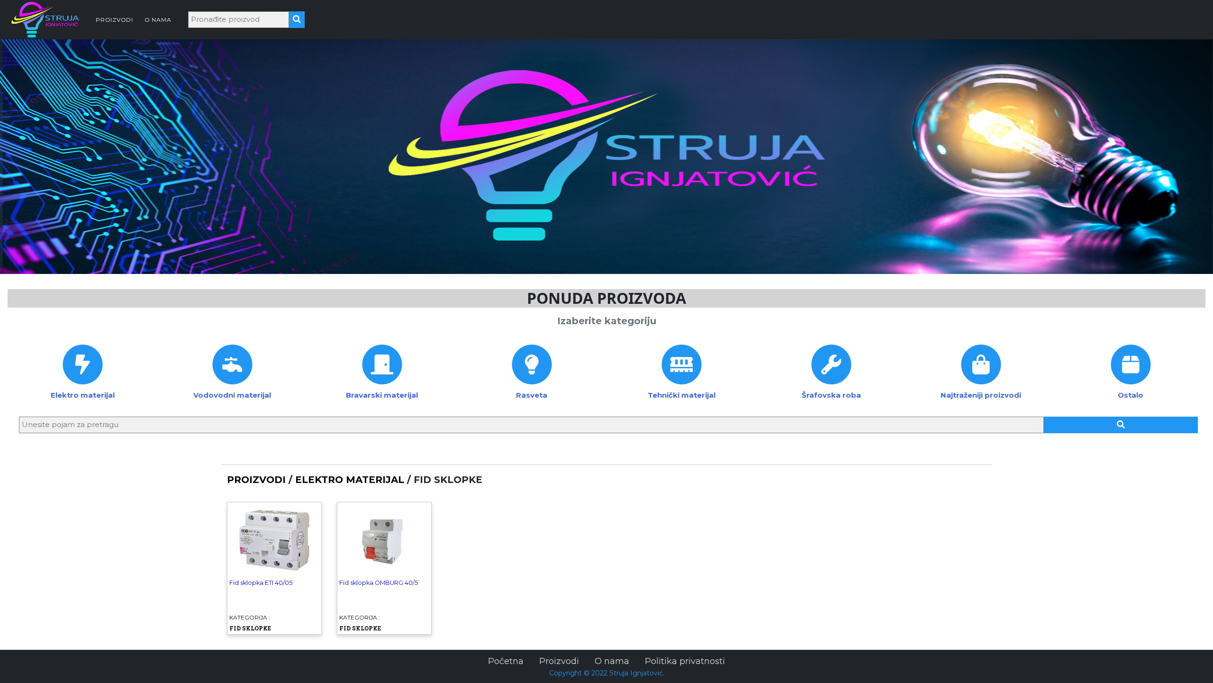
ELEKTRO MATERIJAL (349, 479)
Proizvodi (559, 661)
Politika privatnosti (685, 661)
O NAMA (158, 19)
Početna (506, 661)
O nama (612, 661)
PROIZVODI (114, 19)
